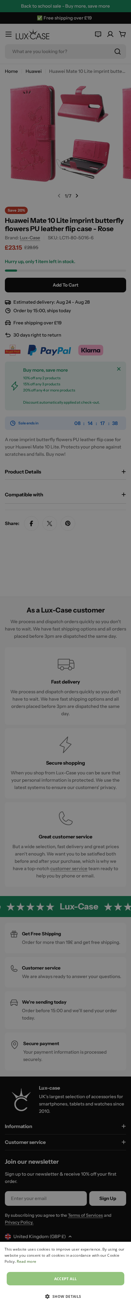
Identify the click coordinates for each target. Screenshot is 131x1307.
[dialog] (65, 1274)
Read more (26, 1261)
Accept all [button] (65, 1278)
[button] (65, 1296)
